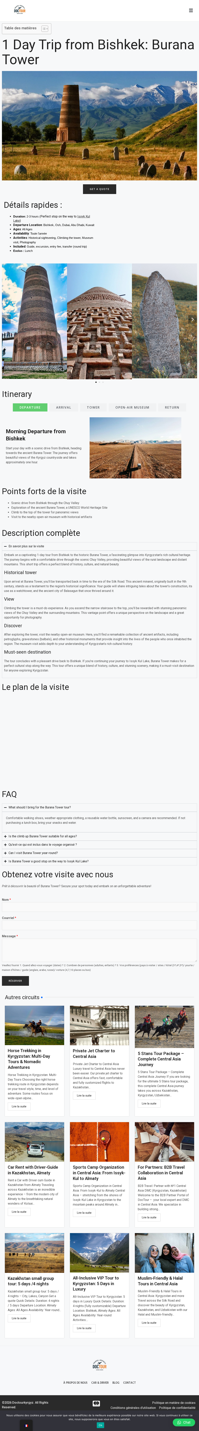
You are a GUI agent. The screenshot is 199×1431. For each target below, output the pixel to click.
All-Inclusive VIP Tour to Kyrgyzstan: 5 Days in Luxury (96, 1284)
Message (10, 936)
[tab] (30, 407)
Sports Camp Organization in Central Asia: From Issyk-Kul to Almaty (99, 1173)
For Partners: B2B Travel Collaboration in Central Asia (161, 1173)
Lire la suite (19, 1106)
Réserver (15, 980)
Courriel (9, 918)
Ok (100, 1425)
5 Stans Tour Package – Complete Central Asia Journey (161, 1059)
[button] (191, 10)
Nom (6, 900)
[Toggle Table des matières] (42, 28)
